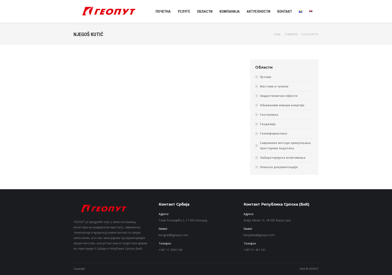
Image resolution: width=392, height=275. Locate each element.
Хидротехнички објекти (278, 96)
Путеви (265, 77)
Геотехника (269, 115)
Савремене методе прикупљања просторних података (285, 145)
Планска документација (279, 167)
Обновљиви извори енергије (282, 105)
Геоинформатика (273, 133)
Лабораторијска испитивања (282, 158)
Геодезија (268, 124)
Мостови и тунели (274, 86)
